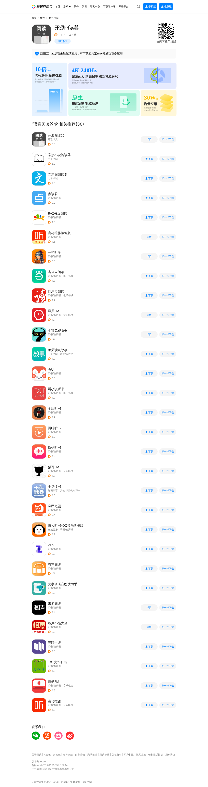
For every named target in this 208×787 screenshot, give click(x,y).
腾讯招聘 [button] (92, 754)
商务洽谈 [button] (80, 754)
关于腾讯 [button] (36, 754)
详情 (149, 139)
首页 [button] (34, 17)
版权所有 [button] (116, 754)
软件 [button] (42, 17)
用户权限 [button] (129, 754)
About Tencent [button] (52, 754)
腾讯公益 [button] (104, 754)
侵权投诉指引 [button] (155, 754)
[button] (42, 7)
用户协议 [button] (170, 754)
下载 (150, 158)
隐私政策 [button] (141, 754)
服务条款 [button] (68, 754)
